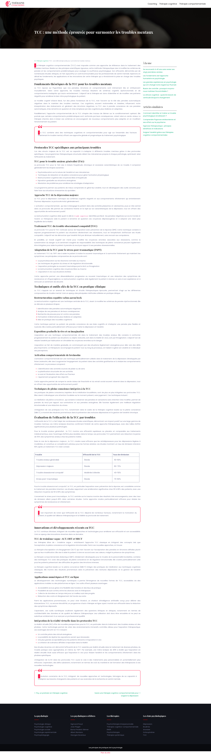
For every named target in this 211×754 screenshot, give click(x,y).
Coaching (152, 4)
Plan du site (105, 752)
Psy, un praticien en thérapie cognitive (51, 693)
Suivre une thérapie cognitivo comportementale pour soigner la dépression (116, 694)
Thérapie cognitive (168, 4)
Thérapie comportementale (192, 4)
